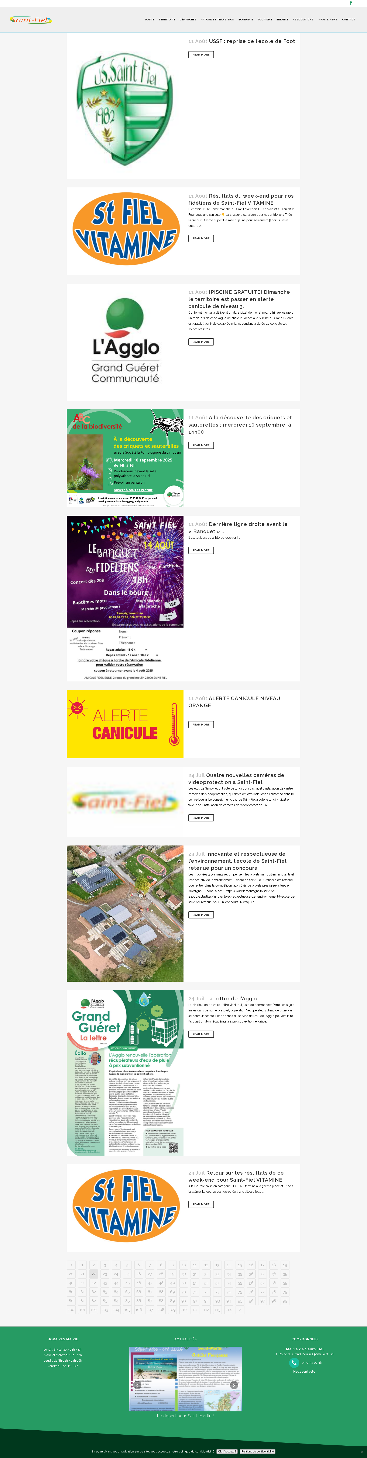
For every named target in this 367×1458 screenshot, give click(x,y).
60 (71, 1291)
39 (285, 1274)
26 (139, 1274)
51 (195, 1283)
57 (262, 1283)
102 (94, 1309)
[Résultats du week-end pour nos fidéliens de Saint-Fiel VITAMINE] (125, 231)
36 (251, 1274)
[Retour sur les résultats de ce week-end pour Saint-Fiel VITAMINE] (125, 1208)
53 (217, 1283)
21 (82, 1274)
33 (217, 1274)
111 (195, 1309)
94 (228, 1300)
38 (274, 1274)
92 (206, 1300)
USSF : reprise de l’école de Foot (252, 41)
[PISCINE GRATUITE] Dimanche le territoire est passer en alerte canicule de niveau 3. (239, 299)
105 (127, 1309)
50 (184, 1283)
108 (161, 1309)
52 (206, 1283)
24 (116, 1274)
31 (195, 1274)
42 (94, 1283)
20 (71, 1274)
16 (251, 1265)
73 (217, 1291)
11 (195, 1265)
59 (285, 1283)
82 (94, 1300)
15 (240, 1265)
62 (94, 1291)
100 (71, 1309)
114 (229, 1309)
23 (105, 1274)
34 (229, 1274)
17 (262, 1265)
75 (240, 1291)
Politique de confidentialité (257, 1451)
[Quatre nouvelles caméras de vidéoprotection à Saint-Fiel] (125, 802)
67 (150, 1291)
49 (172, 1283)
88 (161, 1300)
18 (274, 1265)
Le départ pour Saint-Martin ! (185, 1416)
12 (206, 1265)
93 (217, 1300)
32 (206, 1274)
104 (116, 1309)
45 (127, 1283)
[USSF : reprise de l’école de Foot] (125, 106)
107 (150, 1309)
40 (71, 1283)
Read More (201, 54)
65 (127, 1291)
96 (251, 1300)
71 (195, 1291)
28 (161, 1274)
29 (172, 1274)
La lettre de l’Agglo (232, 998)
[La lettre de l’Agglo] (125, 1073)
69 (172, 1291)
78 (274, 1291)
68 (161, 1291)
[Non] (362, 1452)
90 (183, 1300)
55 (240, 1283)
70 (184, 1291)
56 (251, 1283)
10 (184, 1265)
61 (82, 1291)
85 (127, 1300)
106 (139, 1309)
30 (184, 1274)
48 (161, 1283)
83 (105, 1300)
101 (82, 1309)
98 (273, 1300)
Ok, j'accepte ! (227, 1451)
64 (116, 1291)
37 (262, 1274)
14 (229, 1265)
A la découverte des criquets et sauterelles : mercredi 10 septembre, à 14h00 (240, 424)
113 (217, 1309)
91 (195, 1300)
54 (229, 1283)
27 (150, 1274)
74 (229, 1291)
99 (285, 1300)
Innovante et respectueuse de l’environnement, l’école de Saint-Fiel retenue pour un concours (237, 861)
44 (116, 1283)
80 (71, 1300)
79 (285, 1291)
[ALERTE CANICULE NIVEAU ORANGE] (125, 724)
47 (150, 1283)
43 (105, 1283)
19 (285, 1265)
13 (217, 1265)
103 (105, 1309)
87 (150, 1300)
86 (138, 1300)
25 (128, 1274)
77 (262, 1291)
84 (116, 1300)
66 (138, 1291)
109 (172, 1309)
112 (206, 1309)
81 (82, 1300)
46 (138, 1283)
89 (172, 1300)
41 (82, 1283)
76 (251, 1291)
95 (240, 1300)
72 (206, 1291)
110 (184, 1309)
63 (105, 1291)
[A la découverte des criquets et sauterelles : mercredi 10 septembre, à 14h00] (125, 458)
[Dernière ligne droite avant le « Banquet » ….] (125, 598)
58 (274, 1283)
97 (262, 1300)
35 (240, 1274)
